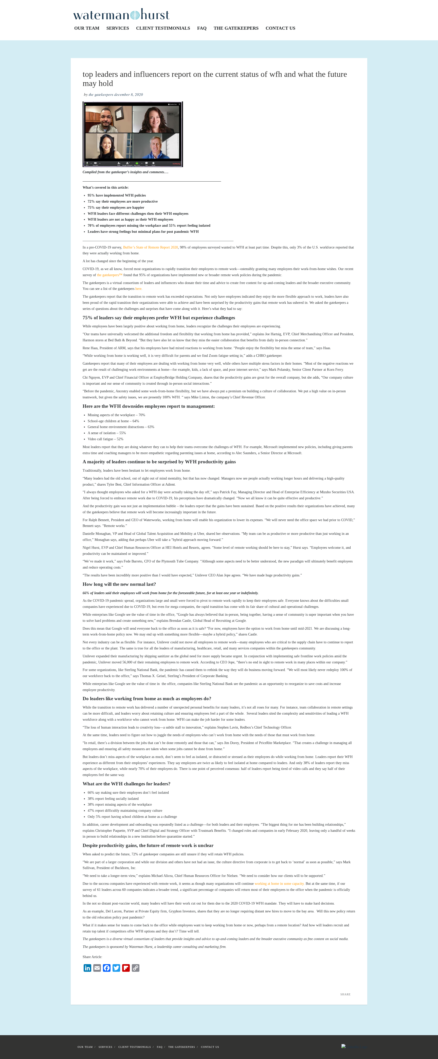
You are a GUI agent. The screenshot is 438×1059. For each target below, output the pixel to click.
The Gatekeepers (236, 28)
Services (117, 28)
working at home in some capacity (279, 884)
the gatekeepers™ (109, 275)
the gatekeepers (101, 94)
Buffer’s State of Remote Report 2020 (150, 247)
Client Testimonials (163, 28)
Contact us (280, 28)
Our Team (86, 28)
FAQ (202, 28)
